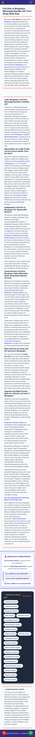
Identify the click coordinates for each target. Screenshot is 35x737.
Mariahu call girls (10, 670)
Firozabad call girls (11, 661)
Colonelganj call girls (11, 620)
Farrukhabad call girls (11, 656)
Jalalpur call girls (10, 634)
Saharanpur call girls (11, 652)
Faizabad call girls (10, 629)
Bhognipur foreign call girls (14, 422)
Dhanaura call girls (11, 602)
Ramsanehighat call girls (12, 624)
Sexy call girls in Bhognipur (14, 65)
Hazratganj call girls (11, 638)
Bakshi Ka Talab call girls (12, 647)
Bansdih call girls (24, 634)
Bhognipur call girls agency (14, 292)
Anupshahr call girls (11, 611)
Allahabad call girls (23, 615)
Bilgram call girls (10, 675)
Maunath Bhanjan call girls (13, 666)
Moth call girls (9, 615)
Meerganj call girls (10, 643)
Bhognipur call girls (11, 22)
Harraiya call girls (10, 679)
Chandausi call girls (11, 606)
